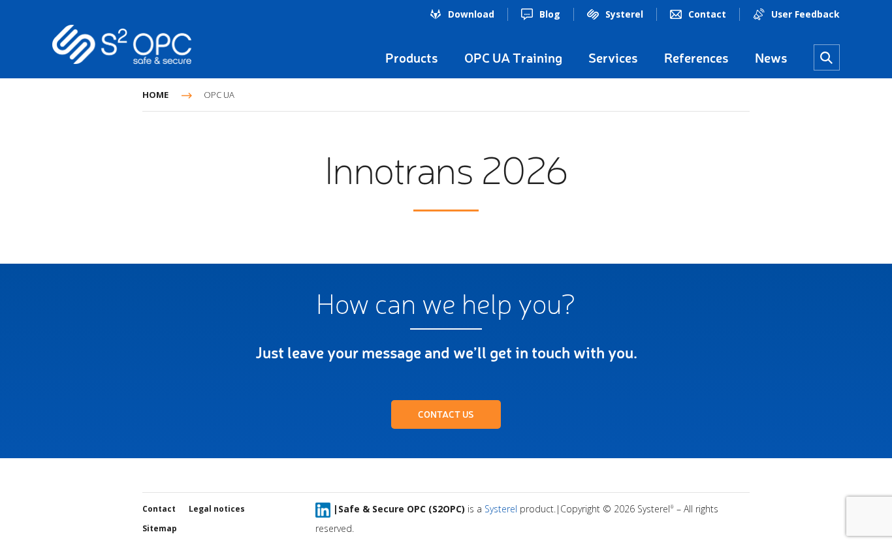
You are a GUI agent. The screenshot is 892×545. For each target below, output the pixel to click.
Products (411, 57)
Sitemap (159, 528)
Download (471, 14)
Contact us (446, 414)
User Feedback (805, 14)
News (771, 57)
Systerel (624, 14)
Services (613, 57)
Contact (707, 14)
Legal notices (217, 508)
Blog (549, 14)
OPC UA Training (513, 57)
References (696, 57)
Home (155, 95)
